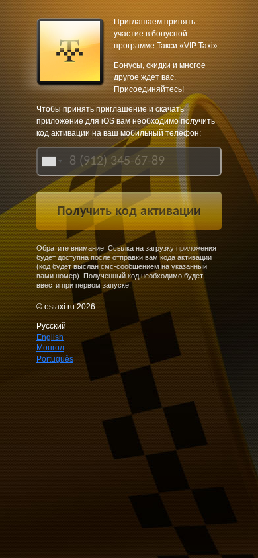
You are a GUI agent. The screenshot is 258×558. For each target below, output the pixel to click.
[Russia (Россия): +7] (51, 161)
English (50, 337)
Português (54, 359)
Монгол (50, 347)
